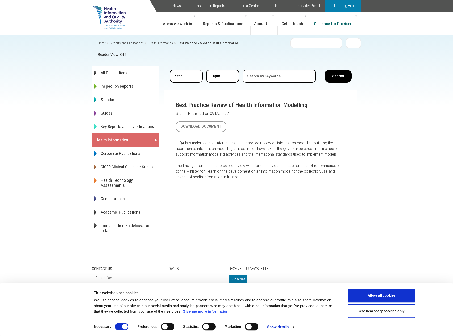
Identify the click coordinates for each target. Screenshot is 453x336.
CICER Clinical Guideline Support (128, 166)
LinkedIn (191, 281)
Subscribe (238, 279)
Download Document (201, 126)
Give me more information (205, 311)
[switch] (167, 326)
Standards (110, 99)
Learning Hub (344, 6)
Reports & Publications (223, 23)
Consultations (113, 198)
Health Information (160, 43)
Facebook (179, 281)
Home (102, 43)
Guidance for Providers (334, 23)
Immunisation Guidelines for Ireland (125, 228)
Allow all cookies (381, 295)
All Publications (114, 72)
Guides (107, 113)
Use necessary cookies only (381, 311)
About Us (262, 23)
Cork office (104, 278)
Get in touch (292, 23)
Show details (278, 327)
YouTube (203, 281)
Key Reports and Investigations (127, 126)
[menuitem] (179, 23)
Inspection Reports (210, 6)
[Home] (111, 10)
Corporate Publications (120, 153)
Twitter (167, 281)
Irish (278, 6)
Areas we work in (177, 23)
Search (353, 43)
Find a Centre (249, 6)
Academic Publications (120, 212)
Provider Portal (309, 6)
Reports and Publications (127, 43)
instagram (215, 281)
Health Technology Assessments (117, 183)
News (177, 6)
